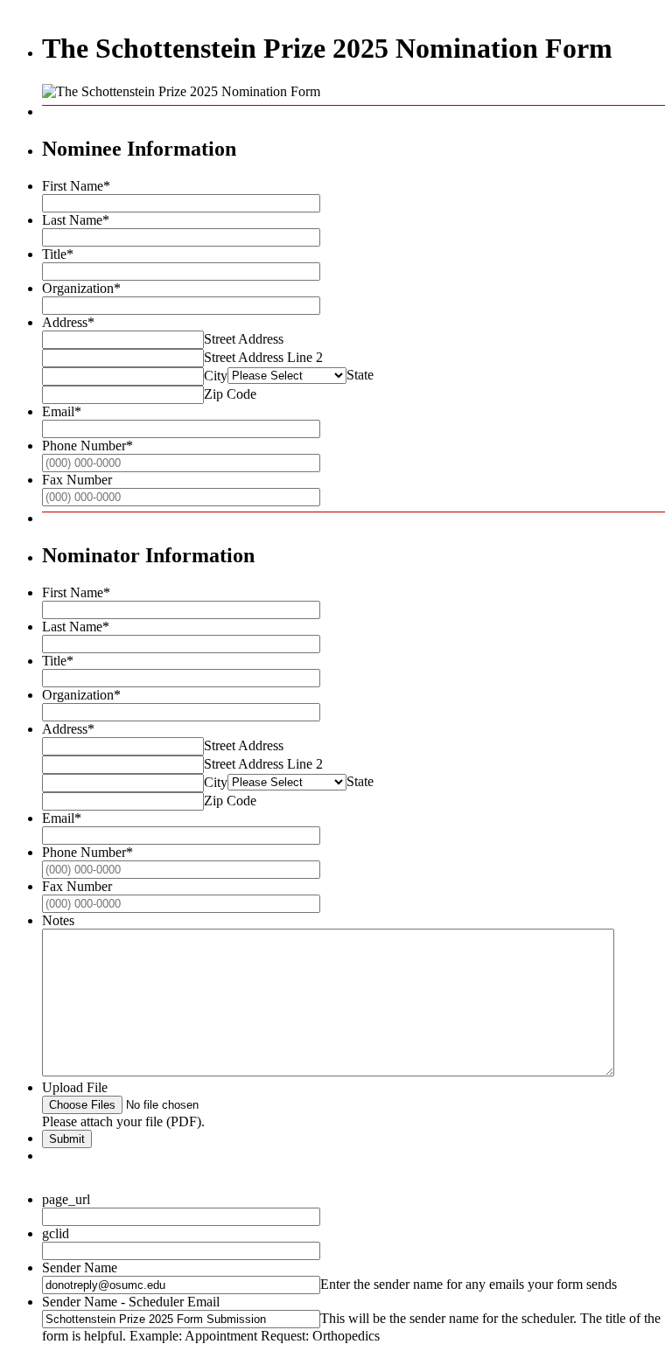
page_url (66, 1199)
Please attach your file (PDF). (123, 1121)
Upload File (75, 1087)
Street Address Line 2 (263, 357)
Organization (81, 288)
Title (58, 254)
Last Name (75, 219)
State (360, 374)
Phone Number (87, 445)
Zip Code (230, 394)
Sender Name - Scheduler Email (131, 1301)
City (216, 375)
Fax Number (77, 479)
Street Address (244, 338)
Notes (58, 920)
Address (68, 322)
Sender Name (79, 1267)
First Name (76, 185)
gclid (55, 1233)
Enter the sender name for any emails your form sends (468, 1284)
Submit (67, 1139)
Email (61, 411)
